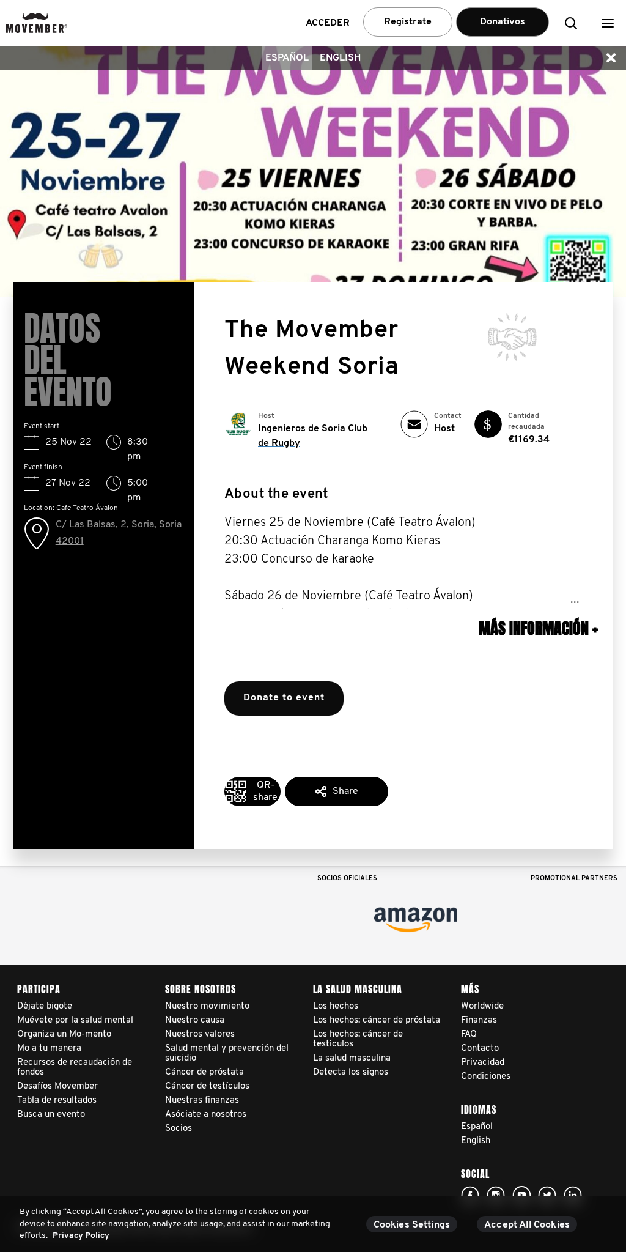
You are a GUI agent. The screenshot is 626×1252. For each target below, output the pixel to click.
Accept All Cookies (527, 1225)
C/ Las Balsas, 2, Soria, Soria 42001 (119, 533)
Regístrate (408, 22)
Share (345, 791)
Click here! (470, 1195)
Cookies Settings (412, 1225)
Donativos (502, 22)
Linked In (573, 1195)
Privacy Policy (81, 1235)
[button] (607, 23)
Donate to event (284, 698)
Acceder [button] (328, 23)
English (340, 58)
